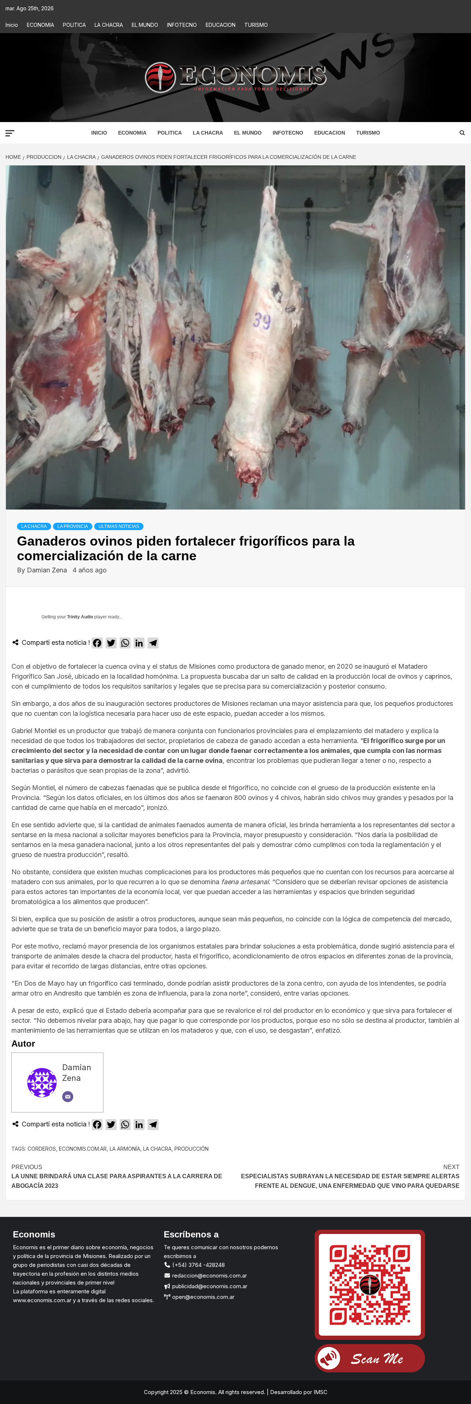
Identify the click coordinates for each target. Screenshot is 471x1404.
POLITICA (74, 25)
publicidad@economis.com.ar (209, 1286)
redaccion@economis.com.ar (209, 1275)
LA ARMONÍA (125, 1149)
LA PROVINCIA (72, 526)
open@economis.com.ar (202, 1296)
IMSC (319, 1392)
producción (191, 1149)
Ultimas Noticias (119, 526)
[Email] (67, 1096)
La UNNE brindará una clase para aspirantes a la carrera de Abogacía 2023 (116, 1176)
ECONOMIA (40, 25)
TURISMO (256, 25)
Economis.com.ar (83, 1149)
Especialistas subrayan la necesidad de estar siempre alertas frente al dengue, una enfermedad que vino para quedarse (350, 1176)
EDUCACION (221, 25)
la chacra (157, 1149)
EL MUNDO (145, 25)
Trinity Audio (80, 616)
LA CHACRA (109, 25)
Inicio (12, 25)
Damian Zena (48, 570)
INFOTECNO (182, 25)
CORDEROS (42, 1149)
